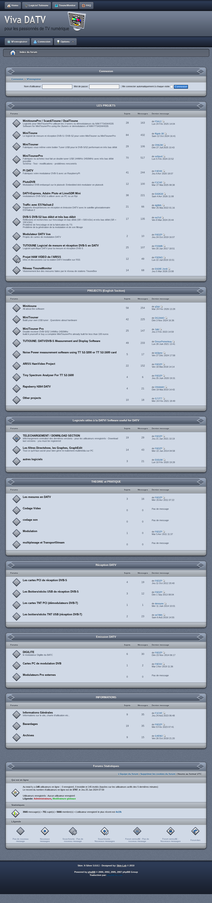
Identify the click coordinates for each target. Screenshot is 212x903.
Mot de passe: (81, 86)
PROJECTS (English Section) (106, 290)
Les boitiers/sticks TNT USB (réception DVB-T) (52, 614)
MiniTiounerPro (33, 155)
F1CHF (158, 182)
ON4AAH (159, 387)
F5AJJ (158, 121)
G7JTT (158, 398)
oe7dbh (158, 615)
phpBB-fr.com (114, 875)
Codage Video (32, 508)
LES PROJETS (106, 105)
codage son (30, 519)
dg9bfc (158, 205)
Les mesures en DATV (37, 497)
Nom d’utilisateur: (32, 86)
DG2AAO (159, 318)
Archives (28, 735)
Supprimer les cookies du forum (157, 774)
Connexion (17, 79)
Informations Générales (38, 712)
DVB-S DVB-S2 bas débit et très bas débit (49, 217)
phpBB (91, 872)
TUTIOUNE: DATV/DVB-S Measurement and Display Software (61, 341)
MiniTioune (30, 133)
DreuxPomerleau (163, 341)
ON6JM (159, 145)
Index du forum (28, 52)
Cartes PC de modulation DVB (42, 663)
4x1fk (119, 812)
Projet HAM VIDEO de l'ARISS (42, 256)
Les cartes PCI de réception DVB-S (45, 580)
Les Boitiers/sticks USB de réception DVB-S (51, 591)
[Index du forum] (46, 21)
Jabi (157, 329)
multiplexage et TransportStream (44, 542)
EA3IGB (159, 194)
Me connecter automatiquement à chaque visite (146, 86)
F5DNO (159, 257)
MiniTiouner (30, 144)
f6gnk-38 (159, 133)
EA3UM (159, 460)
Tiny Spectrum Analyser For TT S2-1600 (48, 375)
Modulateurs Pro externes (39, 674)
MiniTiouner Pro (33, 328)
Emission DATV (106, 636)
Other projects (32, 398)
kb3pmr (159, 353)
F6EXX (158, 664)
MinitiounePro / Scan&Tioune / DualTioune (50, 120)
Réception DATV (106, 564)
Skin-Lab (121, 865)
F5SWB (159, 246)
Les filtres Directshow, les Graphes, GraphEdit (52, 447)
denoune (159, 603)
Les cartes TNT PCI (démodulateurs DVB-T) (50, 603)
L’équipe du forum (128, 774)
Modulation (30, 531)
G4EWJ (159, 736)
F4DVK (158, 171)
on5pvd (158, 156)
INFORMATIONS (106, 697)
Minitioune (29, 306)
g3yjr (157, 306)
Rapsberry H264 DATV (37, 386)
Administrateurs (42, 798)
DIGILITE (28, 652)
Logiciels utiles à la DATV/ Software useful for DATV (106, 420)
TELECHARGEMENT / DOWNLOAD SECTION (51, 435)
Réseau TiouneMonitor (37, 268)
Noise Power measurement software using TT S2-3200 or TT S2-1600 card (70, 352)
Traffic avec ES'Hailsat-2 (38, 204)
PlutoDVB (29, 181)
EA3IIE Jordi (161, 269)
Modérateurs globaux (64, 798)
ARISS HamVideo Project (39, 363)
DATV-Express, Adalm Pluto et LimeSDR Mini (52, 193)
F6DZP (158, 234)
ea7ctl (158, 217)
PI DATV (28, 170)
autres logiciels (32, 459)
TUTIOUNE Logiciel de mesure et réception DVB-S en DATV (61, 245)
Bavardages (30, 724)
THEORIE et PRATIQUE (106, 481)
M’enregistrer (34, 79)
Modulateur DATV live (37, 234)
